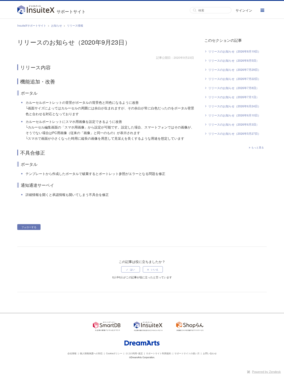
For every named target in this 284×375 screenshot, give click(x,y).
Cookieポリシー (114, 353)
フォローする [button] (28, 227)
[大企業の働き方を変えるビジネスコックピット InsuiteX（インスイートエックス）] (148, 326)
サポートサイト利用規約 (158, 353)
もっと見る (257, 147)
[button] (262, 10)
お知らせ (56, 25)
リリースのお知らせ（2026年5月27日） (234, 133)
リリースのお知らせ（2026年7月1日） (233, 97)
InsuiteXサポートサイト (31, 25)
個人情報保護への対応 (91, 353)
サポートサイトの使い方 (187, 353)
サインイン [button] (244, 10)
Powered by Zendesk (266, 372)
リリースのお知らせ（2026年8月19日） (234, 51)
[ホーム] (37, 10)
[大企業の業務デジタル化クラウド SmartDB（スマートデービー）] (106, 326)
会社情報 (72, 353)
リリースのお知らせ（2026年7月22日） (234, 79)
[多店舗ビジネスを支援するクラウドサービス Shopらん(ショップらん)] (189, 326)
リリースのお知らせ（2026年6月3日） (233, 124)
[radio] (130, 269)
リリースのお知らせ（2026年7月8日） (233, 88)
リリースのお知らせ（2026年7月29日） (234, 69)
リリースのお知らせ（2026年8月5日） (233, 60)
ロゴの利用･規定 (134, 353)
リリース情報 (75, 25)
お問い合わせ (210, 353)
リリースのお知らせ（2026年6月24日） (234, 106)
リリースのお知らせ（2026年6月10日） (234, 115)
